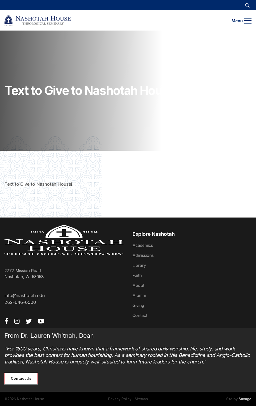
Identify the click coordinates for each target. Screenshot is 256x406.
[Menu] (248, 21)
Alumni (139, 295)
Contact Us (21, 378)
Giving (138, 305)
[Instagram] (17, 321)
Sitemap (141, 399)
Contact (139, 315)
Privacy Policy (120, 399)
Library (139, 265)
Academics (142, 245)
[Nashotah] (37, 20)
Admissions (143, 255)
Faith (137, 275)
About (138, 285)
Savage (245, 399)
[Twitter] (29, 321)
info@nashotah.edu (24, 295)
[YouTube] (41, 321)
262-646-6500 (20, 302)
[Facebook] (6, 321)
